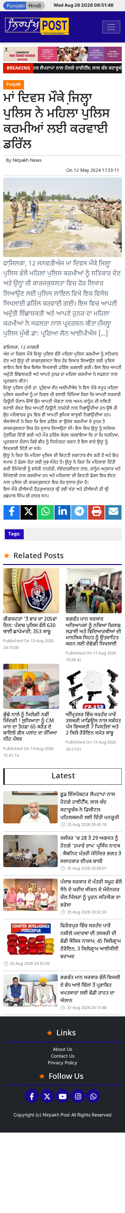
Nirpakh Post (56, 1114)
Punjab (13, 84)
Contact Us (62, 1056)
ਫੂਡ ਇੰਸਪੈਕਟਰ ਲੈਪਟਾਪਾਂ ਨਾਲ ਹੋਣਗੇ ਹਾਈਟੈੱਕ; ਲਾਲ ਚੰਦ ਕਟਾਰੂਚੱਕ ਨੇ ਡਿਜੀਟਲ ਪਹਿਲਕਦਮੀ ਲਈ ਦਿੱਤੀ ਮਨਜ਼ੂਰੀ (89, 806)
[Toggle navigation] (111, 27)
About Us (62, 1049)
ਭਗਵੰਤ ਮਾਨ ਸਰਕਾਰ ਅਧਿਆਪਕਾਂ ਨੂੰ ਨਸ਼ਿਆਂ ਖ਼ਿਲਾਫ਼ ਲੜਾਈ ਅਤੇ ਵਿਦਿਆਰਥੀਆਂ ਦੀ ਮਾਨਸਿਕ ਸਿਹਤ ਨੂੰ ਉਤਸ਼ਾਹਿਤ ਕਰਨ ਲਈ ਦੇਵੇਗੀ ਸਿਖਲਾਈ (93, 632)
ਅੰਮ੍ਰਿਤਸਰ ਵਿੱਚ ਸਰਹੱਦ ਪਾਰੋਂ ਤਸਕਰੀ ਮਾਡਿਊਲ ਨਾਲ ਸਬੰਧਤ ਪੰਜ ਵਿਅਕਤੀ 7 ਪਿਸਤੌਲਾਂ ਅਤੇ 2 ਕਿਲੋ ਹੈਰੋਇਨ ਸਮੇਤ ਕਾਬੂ (93, 724)
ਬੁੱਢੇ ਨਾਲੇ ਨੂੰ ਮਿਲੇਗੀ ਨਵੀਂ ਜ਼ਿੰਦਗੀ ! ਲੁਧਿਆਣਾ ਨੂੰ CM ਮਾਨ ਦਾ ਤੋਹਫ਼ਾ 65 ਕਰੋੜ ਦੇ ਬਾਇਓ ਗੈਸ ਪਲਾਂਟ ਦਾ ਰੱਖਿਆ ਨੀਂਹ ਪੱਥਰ (30, 727)
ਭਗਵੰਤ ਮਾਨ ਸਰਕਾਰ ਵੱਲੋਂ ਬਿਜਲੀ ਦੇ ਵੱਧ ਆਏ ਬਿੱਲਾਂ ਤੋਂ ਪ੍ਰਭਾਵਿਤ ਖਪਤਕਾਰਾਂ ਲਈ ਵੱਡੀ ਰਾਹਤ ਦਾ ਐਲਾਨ (90, 990)
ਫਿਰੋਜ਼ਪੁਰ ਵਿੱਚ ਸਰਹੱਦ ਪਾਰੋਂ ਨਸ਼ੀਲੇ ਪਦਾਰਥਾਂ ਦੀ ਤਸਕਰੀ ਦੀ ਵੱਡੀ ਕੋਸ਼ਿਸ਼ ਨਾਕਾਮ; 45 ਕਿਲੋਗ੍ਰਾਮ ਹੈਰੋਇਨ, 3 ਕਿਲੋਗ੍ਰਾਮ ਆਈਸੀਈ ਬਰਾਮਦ (90, 941)
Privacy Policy (62, 1062)
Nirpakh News (27, 161)
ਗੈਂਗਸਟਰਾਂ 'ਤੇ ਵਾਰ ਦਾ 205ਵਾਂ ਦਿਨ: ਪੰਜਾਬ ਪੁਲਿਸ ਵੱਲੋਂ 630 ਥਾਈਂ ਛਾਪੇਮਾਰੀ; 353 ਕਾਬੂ (30, 625)
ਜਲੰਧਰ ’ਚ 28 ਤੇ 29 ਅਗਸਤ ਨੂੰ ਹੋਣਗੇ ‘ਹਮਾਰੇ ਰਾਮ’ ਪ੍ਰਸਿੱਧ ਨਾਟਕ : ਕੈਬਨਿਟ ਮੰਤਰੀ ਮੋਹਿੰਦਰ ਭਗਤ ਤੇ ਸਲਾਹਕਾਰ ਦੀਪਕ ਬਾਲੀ (90, 850)
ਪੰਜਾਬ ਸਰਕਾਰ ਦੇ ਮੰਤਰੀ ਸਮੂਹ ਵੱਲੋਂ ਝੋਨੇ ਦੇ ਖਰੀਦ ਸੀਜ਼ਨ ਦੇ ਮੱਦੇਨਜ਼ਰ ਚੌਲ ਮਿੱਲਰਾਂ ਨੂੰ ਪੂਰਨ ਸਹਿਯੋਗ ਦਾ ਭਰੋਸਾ (91, 894)
